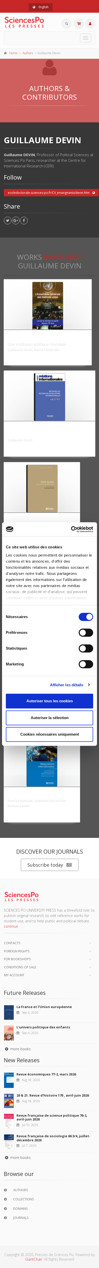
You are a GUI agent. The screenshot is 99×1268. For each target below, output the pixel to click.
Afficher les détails (67, 685)
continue (11, 926)
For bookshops (17, 959)
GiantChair (33, 1259)
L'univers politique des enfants (43, 1027)
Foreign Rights (17, 951)
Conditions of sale (20, 967)
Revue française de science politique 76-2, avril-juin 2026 (51, 1117)
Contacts (12, 943)
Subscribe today (45, 865)
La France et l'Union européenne (44, 1006)
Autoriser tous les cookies (49, 701)
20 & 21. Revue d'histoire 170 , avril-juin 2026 (52, 1095)
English (43, 7)
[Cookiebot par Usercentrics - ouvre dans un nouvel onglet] (71, 529)
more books (20, 1048)
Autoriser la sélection (50, 718)
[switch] (86, 633)
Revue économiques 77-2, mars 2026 (46, 1074)
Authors (28, 53)
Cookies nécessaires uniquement (49, 734)
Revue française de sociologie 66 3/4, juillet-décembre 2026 (53, 1138)
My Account (14, 975)
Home (13, 53)
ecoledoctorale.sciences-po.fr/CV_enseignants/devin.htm (49, 193)
